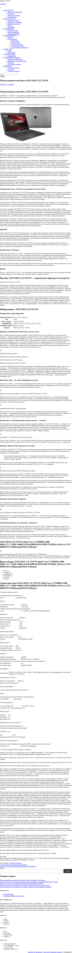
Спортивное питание (14, 64)
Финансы (8, 66)
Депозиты (11, 69)
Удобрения (11, 27)
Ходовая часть (12, 17)
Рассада (10, 25)
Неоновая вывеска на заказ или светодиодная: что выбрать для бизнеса (23, 880)
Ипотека (10, 37)
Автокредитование (14, 71)
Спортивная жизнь (12, 57)
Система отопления (17, 46)
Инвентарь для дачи (14, 24)
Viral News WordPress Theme (52, 952)
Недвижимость (10, 35)
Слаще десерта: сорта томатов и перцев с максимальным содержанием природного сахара (29, 882)
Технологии (9, 29)
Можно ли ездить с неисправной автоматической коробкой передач (21, 883)
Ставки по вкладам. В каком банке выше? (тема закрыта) (18, 866)
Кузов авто (11, 14)
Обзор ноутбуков (13, 30)
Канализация (15, 42)
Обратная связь (9, 894)
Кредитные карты (13, 68)
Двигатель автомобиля (15, 12)
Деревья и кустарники (15, 22)
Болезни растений (13, 20)
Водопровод (15, 41)
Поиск (2, 868)
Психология (11, 52)
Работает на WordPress (35, 952)
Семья (9, 51)
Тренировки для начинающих (17, 61)
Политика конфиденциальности (14, 896)
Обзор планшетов (13, 32)
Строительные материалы (19, 47)
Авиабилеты (12, 56)
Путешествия (9, 54)
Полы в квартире (16, 44)
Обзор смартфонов (14, 34)
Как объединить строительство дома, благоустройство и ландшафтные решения (25, 887)
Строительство (12, 39)
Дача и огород (10, 19)
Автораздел (8, 10)
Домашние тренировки (15, 59)
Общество (8, 49)
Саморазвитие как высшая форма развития (13, 865)
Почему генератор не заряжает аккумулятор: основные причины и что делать (25, 885)
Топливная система (14, 15)
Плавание (11, 62)
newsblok (3, 4)
